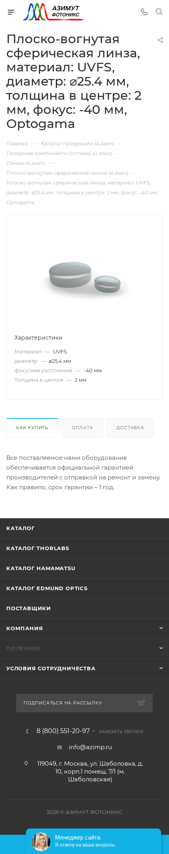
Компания (24, 628)
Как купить (32, 427)
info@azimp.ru (90, 747)
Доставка (130, 427)
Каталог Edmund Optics (47, 588)
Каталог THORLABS (37, 548)
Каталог (20, 528)
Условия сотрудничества (51, 668)
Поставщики (28, 608)
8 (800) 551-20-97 (63, 731)
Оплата (82, 427)
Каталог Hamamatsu (40, 568)
